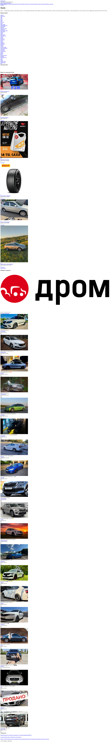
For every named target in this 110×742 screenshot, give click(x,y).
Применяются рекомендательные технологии (40, 739)
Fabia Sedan (2, 31)
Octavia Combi (3, 47)
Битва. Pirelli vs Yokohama (5, 195)
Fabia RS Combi (3, 28)
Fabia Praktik (2, 26)
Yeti (1, 63)
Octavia (1, 46)
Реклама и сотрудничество (16, 737)
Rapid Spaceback (3, 55)
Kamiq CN (2, 38)
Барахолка (36, 4)
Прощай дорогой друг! (4, 91)
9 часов (2, 120)
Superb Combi (3, 61)
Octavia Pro (2, 49)
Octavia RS (2, 50)
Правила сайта (3, 739)
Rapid (1, 54)
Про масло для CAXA (4, 159)
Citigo (1, 20)
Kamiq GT (2, 39)
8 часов (2, 94)
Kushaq (1, 45)
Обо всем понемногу (4, 117)
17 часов (2, 267)
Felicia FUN (2, 34)
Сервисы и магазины (29, 4)
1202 (1, 18)
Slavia (1, 59)
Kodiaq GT (2, 43)
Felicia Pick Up (3, 35)
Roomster (2, 56)
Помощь (2, 735)
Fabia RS (2, 27)
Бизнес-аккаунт (8, 737)
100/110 (1, 15)
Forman (1, 36)
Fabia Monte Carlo (3, 25)
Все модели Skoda (4, 64)
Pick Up (1, 52)
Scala (1, 58)
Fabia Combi (2, 24)
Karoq (1, 40)
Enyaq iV (2, 22)
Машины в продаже (49, 4)
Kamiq (1, 37)
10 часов (3, 198)
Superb (1, 60)
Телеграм (21, 735)
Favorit (1, 32)
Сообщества (22, 4)
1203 (1, 19)
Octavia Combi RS (3, 48)
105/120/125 (2, 16)
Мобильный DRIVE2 (27, 735)
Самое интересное (41, 4)
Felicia (1, 33)
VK (18, 735)
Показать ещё (3, 268)
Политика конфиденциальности (24, 739)
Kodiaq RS (2, 44)
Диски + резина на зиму (5, 221)
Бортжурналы (17, 4)
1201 (1, 17)
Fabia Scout (2, 29)
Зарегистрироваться (7, 3)
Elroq (1, 21)
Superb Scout (2, 62)
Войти (1, 3)
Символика (15, 735)
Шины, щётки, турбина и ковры (6, 264)
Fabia (1, 23)
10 (0, 162)
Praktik (1, 53)
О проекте (2, 737)
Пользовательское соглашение (12, 739)
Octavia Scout (3, 51)
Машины (13, 4)
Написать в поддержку (8, 735)
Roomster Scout (3, 57)
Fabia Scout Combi (3, 30)
